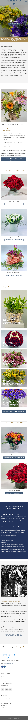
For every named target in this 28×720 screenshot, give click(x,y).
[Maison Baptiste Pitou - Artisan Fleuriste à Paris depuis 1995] (14, 2)
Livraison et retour (4, 678)
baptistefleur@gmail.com (8, 663)
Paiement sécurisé (4, 685)
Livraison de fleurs (4, 700)
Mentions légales (4, 681)
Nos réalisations (4, 705)
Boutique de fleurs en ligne (6, 698)
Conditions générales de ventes (7, 676)
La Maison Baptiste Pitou (6, 703)
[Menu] (2, 2)
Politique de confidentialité (6, 683)
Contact (2, 707)
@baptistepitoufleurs (20, 647)
